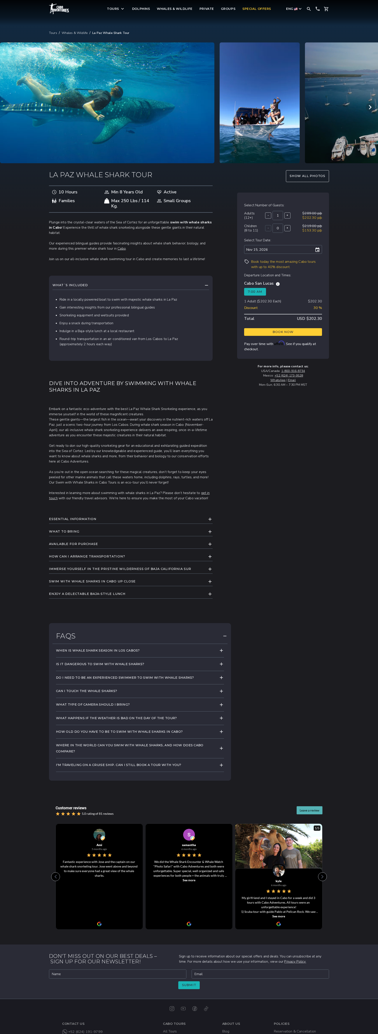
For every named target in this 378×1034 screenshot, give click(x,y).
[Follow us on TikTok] (206, 1008)
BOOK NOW (283, 332)
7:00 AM (255, 292)
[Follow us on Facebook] (194, 1008)
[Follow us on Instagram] (172, 1008)
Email (292, 380)
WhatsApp (277, 380)
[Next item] (370, 107)
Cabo (121, 248)
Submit (189, 985)
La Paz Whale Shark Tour (110, 33)
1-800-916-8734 (293, 371)
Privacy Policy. (295, 961)
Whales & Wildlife (75, 33)
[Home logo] (59, 8)
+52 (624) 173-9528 (289, 375)
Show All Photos (307, 176)
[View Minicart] (326, 9)
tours (53, 33)
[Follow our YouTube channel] (183, 1008)
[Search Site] (309, 8)
